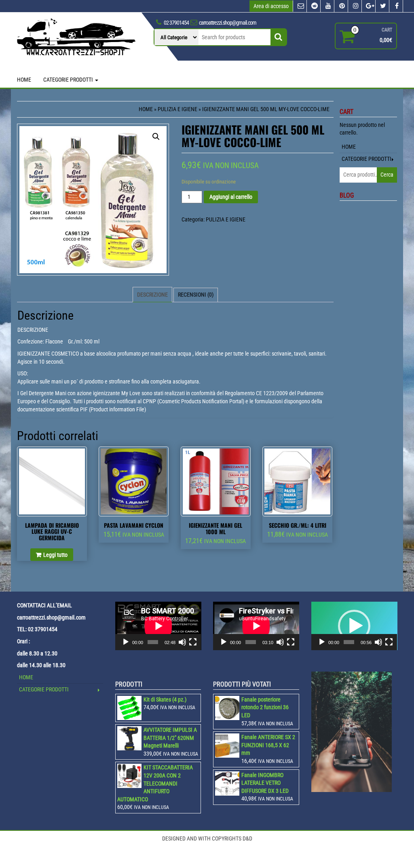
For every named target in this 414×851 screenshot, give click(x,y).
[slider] (349, 642)
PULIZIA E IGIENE (177, 109)
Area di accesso (271, 6)
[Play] (126, 642)
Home (146, 109)
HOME (24, 79)
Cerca (386, 174)
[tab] (152, 294)
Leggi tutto (55, 555)
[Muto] (182, 642)
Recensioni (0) (195, 294)
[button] (354, 626)
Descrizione (152, 294)
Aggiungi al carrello (230, 197)
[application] (158, 626)
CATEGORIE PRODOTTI (68, 79)
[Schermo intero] (193, 642)
